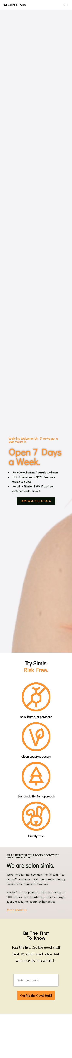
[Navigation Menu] (64, 5)
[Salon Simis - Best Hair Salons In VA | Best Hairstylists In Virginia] (15, 5)
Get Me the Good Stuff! (36, 995)
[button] (36, 501)
